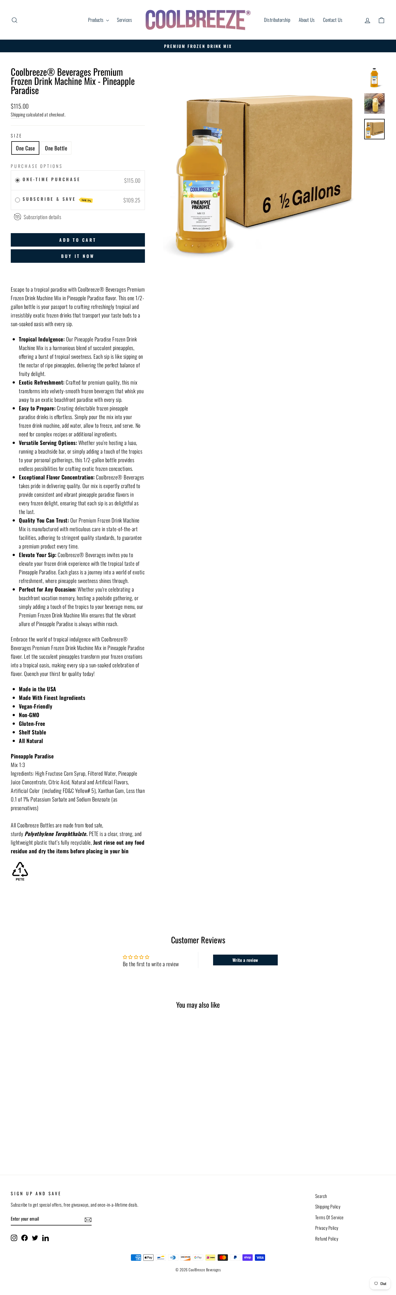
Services (124, 19)
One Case (25, 148)
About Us (307, 19)
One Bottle (56, 148)
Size (16, 135)
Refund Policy (326, 1238)
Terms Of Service (329, 1217)
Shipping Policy (328, 1206)
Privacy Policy (326, 1227)
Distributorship (277, 19)
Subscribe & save (57, 199)
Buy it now (77, 256)
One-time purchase (52, 179)
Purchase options (37, 166)
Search (321, 1196)
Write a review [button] (245, 960)
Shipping (18, 114)
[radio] (17, 180)
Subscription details (42, 216)
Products (96, 19)
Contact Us (333, 19)
